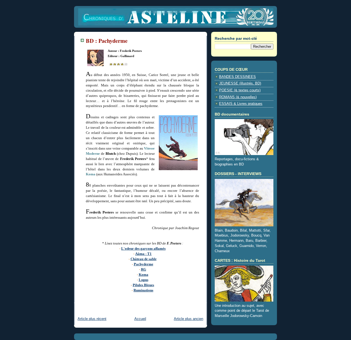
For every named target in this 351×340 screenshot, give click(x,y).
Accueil (140, 319)
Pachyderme (143, 264)
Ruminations (143, 290)
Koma (143, 274)
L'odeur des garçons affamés (143, 248)
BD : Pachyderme (107, 40)
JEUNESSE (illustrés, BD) (240, 83)
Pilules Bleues (143, 285)
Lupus (143, 280)
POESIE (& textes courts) (240, 90)
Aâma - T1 (143, 254)
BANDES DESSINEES (237, 77)
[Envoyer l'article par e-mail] (86, 299)
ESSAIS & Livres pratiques (240, 104)
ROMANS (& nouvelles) (238, 97)
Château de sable (144, 259)
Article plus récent (92, 319)
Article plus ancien (188, 319)
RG (143, 269)
